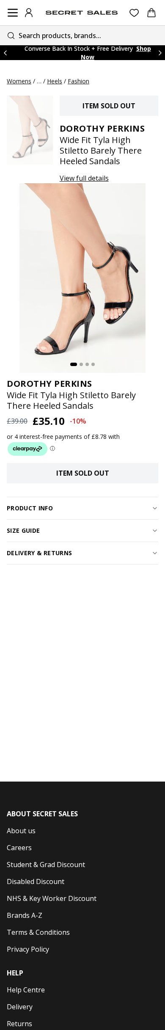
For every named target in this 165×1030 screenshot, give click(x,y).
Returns (19, 1023)
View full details (84, 178)
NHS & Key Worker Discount (51, 898)
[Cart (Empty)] (151, 12)
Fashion (78, 81)
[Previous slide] (5, 52)
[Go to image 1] (73, 364)
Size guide (23, 530)
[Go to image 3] (87, 364)
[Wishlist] (134, 13)
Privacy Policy (28, 949)
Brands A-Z (24, 915)
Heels (54, 81)
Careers (19, 847)
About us (21, 830)
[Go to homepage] (82, 12)
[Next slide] (160, 52)
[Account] (28, 12)
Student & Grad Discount (46, 864)
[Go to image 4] (93, 364)
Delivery (20, 1006)
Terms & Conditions (38, 932)
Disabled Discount (35, 881)
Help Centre (26, 989)
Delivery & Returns (39, 553)
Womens (19, 81)
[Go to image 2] (81, 364)
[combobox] (82, 35)
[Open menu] (12, 12)
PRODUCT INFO (30, 508)
